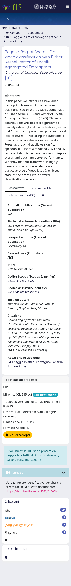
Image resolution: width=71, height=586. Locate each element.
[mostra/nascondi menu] (67, 6)
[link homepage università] (45, 6)
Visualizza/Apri (19, 435)
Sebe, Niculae (50, 72)
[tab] (43, 194)
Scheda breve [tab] (16, 188)
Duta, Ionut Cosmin (21, 72)
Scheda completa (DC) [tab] (21, 195)
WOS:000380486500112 (23, 292)
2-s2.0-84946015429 (21, 281)
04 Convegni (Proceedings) (24, 33)
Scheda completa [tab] (41, 188)
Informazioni (17, 472)
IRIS (4, 28)
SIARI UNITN (19, 28)
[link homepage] (13, 6)
